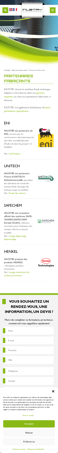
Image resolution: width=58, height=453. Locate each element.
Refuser (29, 432)
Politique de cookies (18, 449)
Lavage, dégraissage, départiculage (15, 237)
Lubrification (14, 153)
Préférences (29, 441)
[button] (53, 391)
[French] (15, 9)
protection (17, 275)
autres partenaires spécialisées (27, 109)
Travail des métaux (17, 193)
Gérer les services (28, 415)
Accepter (29, 423)
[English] (11, 9)
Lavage (12, 272)
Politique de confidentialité (35, 449)
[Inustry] (32, 10)
